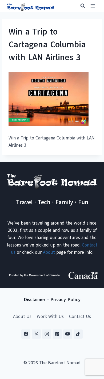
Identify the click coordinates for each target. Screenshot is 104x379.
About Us (22, 316)
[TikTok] (78, 334)
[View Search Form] (80, 5)
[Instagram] (46, 334)
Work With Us (50, 316)
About (49, 252)
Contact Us (80, 316)
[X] (36, 334)
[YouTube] (67, 334)
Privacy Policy (65, 299)
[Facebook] (25, 334)
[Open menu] (93, 6)
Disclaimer (35, 299)
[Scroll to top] (90, 348)
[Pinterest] (57, 334)
